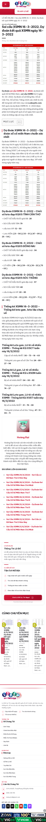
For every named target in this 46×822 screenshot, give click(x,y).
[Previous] (3, 646)
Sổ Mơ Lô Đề (7, 762)
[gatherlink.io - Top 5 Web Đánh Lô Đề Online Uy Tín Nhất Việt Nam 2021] (23, 4)
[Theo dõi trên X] (8, 806)
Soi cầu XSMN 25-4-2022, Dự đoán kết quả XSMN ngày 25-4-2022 (38, 638)
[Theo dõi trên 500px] (25, 806)
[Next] (43, 646)
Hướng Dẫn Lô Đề (9, 758)
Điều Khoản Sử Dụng (9, 734)
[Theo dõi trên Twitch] (30, 806)
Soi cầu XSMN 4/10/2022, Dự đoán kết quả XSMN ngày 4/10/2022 (24, 634)
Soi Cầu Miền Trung (9, 776)
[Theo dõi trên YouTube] (21, 806)
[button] (6, 4)
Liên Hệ (5, 745)
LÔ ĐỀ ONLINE (8, 18)
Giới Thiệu (6, 726)
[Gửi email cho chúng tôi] (12, 806)
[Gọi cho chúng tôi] (17, 806)
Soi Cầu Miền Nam (9, 773)
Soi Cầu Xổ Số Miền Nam (9, 24)
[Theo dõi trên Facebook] (3, 806)
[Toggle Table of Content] (18, 122)
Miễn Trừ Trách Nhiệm (10, 738)
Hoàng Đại (23, 41)
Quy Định (6, 741)
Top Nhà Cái (7, 765)
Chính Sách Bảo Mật (9, 730)
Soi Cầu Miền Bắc (9, 769)
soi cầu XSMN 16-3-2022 (21, 91)
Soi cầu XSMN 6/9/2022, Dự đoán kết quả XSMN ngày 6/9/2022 (9, 636)
